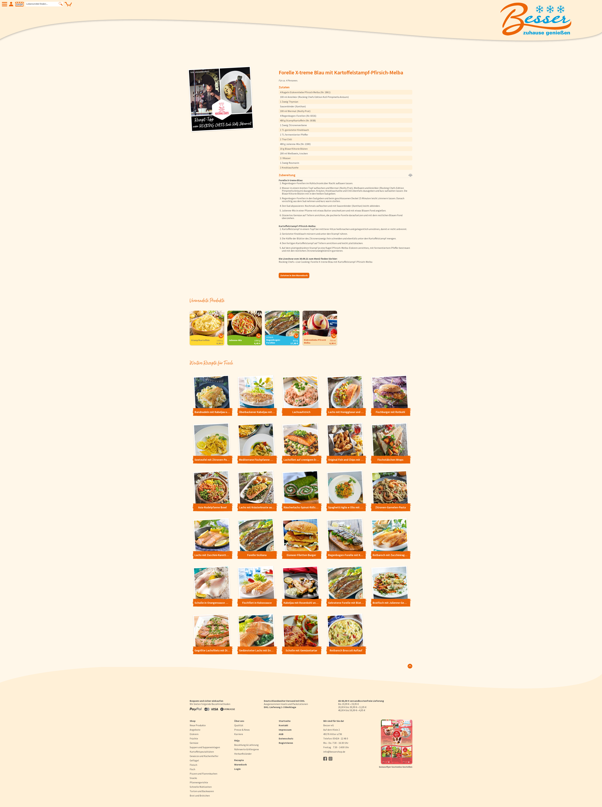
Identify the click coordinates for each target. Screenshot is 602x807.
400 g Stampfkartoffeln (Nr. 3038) (298, 120)
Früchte (194, 738)
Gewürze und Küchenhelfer (204, 756)
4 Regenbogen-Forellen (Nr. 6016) (298, 115)
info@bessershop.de (334, 751)
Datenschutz (286, 738)
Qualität (238, 725)
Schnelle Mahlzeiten (201, 786)
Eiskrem (194, 734)
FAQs (237, 740)
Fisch (192, 769)
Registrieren (286, 742)
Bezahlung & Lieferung (246, 744)
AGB (281, 734)
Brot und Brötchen (200, 795)
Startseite (284, 720)
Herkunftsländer (243, 753)
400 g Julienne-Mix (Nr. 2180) (295, 144)
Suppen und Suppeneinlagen (205, 747)
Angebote (195, 729)
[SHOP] (19, 4)
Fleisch (193, 764)
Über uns (239, 720)
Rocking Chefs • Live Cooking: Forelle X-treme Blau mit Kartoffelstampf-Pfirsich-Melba (325, 261)
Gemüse (194, 742)
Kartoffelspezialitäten (202, 751)
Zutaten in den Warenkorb (294, 275)
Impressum (285, 729)
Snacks (193, 778)
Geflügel (194, 760)
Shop (192, 720)
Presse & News (242, 729)
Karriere (238, 734)
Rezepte (239, 760)
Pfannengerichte (199, 782)
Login (237, 768)
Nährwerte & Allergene (246, 749)
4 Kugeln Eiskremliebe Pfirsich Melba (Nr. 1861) (305, 92)
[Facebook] (325, 759)
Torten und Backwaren (202, 791)
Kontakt (283, 725)
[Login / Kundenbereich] (11, 4)
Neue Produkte (198, 725)
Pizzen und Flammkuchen (203, 773)
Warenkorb (240, 764)
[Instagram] (330, 759)
